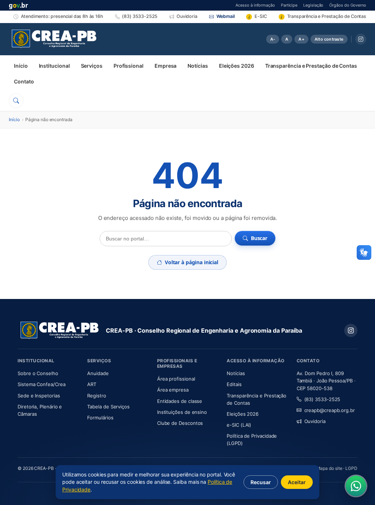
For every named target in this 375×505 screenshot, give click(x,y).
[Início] (54, 39)
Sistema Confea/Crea (48, 384)
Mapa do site (329, 468)
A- (272, 39)
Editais (234, 384)
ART (113, 384)
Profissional (129, 66)
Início (21, 66)
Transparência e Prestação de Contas (311, 66)
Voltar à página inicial (191, 262)
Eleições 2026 (236, 66)
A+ (301, 39)
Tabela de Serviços (108, 406)
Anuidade (117, 373)
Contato (24, 81)
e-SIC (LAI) (239, 425)
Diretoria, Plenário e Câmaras (48, 410)
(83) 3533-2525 (322, 399)
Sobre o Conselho (48, 373)
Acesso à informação (255, 5)
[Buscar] (16, 100)
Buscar (259, 238)
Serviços (92, 66)
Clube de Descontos (180, 423)
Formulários (100, 417)
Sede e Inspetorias (39, 396)
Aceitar (297, 482)
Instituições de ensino (182, 412)
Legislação (313, 5)
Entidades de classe (179, 401)
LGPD (351, 468)
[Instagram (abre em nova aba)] (360, 39)
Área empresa (173, 390)
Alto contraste (329, 39)
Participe (289, 5)
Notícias (198, 66)
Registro (96, 396)
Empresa (166, 66)
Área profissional (176, 379)
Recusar (260, 482)
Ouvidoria (315, 421)
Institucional (54, 66)
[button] (364, 252)
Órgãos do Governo (347, 5)
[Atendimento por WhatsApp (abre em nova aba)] (356, 486)
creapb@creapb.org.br (329, 410)
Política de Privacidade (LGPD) (252, 439)
